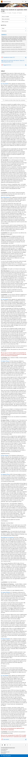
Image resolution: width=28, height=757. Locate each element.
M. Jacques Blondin (5, 592)
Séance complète (5, 16)
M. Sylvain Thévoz (5, 361)
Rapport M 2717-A (7, 64)
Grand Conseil (7, 1)
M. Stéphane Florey (5, 474)
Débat (3, 28)
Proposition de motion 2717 (9, 57)
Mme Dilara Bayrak (5, 197)
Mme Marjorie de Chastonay (7, 537)
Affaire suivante (5, 21)
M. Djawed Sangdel (5, 638)
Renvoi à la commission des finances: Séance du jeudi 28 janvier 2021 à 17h (13, 61)
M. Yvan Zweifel (4, 83)
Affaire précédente (5, 19)
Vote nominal (6, 739)
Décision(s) (4, 30)
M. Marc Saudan (4, 455)
